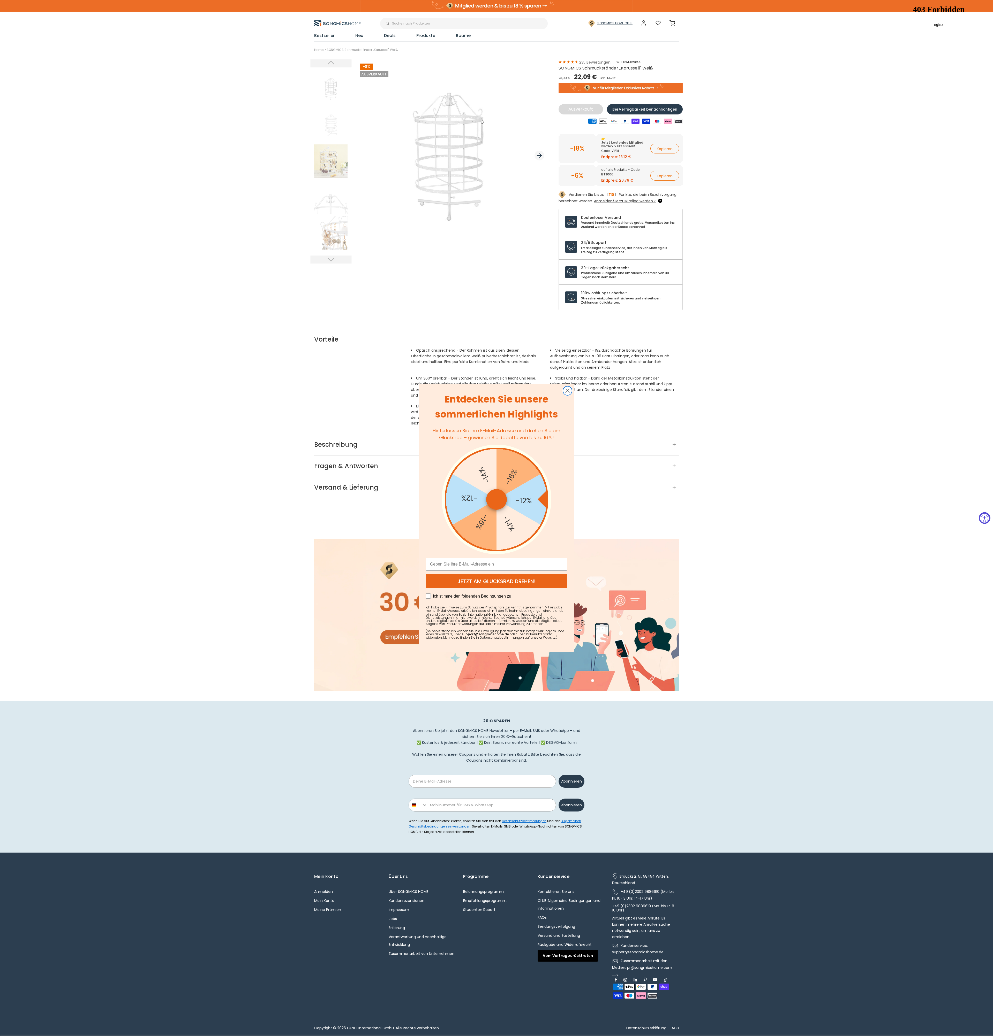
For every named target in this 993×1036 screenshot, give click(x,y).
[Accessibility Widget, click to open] (984, 518)
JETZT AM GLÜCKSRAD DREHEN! (496, 581)
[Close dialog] (567, 390)
